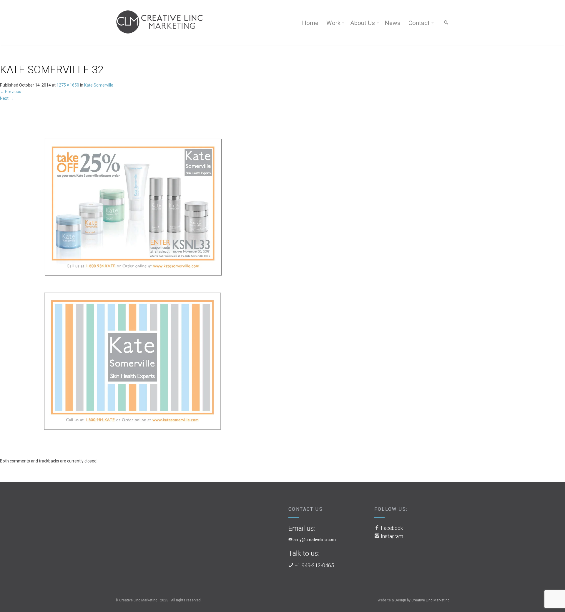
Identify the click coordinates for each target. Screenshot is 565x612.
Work (333, 22)
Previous (10, 91)
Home (310, 22)
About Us (362, 22)
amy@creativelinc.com (314, 539)
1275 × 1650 (67, 85)
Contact (419, 22)
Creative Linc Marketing (430, 600)
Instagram (392, 536)
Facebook (392, 528)
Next (7, 98)
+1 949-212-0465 (314, 565)
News (393, 22)
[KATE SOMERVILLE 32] (136, 279)
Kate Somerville (98, 85)
